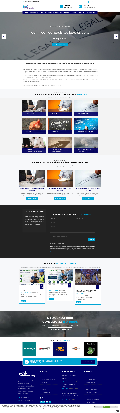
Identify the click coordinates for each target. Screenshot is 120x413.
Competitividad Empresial (92, 399)
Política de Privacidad (62, 236)
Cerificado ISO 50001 (61, 329)
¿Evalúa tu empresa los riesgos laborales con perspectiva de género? (30, 289)
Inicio (26, 12)
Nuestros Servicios (46, 12)
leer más (23, 301)
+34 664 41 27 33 (68, 7)
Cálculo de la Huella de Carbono (85, 150)
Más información (32, 198)
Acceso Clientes (91, 12)
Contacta (81, 12)
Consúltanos (88, 362)
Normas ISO (80, 294)
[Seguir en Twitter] (50, 402)
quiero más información (60, 41)
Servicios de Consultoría (48, 379)
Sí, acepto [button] (106, 406)
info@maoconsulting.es (62, 249)
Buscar (44, 389)
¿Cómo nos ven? (34, 12)
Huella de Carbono (90, 402)
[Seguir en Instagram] (96, 2)
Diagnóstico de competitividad (57, 150)
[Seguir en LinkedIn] (93, 2)
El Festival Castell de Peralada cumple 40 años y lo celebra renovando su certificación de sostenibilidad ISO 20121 (86, 289)
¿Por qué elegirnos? (47, 376)
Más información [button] (98, 406)
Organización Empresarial (92, 392)
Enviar (92, 240)
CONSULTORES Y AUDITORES (32, 1)
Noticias (74, 12)
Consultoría (89, 376)
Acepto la (59, 236)
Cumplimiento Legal (91, 382)
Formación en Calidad (91, 389)
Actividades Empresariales (92, 396)
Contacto (44, 382)
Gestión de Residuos (91, 386)
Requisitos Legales (26, 292)
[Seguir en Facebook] (89, 2)
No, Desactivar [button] (114, 406)
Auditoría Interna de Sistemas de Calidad (60, 29)
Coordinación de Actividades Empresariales (34, 150)
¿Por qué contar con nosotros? (61, 12)
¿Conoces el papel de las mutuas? (59, 288)
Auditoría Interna (90, 379)
